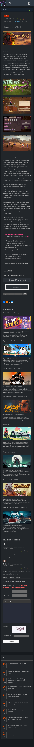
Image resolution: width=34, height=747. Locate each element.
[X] (9, 302)
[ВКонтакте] (4, 302)
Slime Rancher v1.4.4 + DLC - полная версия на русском (17, 726)
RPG (25, 293)
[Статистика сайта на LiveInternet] (25, 745)
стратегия (18, 293)
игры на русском (9, 293)
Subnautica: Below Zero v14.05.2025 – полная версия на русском (18, 734)
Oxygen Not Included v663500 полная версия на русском (18, 703)
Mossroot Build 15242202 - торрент (14, 480)
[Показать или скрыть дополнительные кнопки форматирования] (14, 601)
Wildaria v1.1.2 (7, 424)
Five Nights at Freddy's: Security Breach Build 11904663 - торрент (18, 718)
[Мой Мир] (12, 302)
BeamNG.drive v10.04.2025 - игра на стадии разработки (17, 695)
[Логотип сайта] (3, 3)
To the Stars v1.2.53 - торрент (12, 313)
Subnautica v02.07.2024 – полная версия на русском (19, 672)
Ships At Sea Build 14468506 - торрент (14, 508)
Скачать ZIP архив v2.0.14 (18, 280)
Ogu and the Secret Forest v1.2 (12, 341)
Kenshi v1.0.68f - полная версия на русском (17, 710)
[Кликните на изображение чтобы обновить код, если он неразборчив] (19, 632)
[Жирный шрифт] (5, 601)
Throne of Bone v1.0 (9, 452)
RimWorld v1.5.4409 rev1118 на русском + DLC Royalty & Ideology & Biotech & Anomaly (19, 680)
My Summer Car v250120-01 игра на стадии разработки (19, 687)
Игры (6, 15)
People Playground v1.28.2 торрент (17, 663)
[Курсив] (7, 601)
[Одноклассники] (7, 302)
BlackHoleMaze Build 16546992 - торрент (15, 396)
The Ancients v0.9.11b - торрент (13, 368)
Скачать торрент (17, 287)
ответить (5, 557)
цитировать (12, 557)
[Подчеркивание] (10, 601)
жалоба (18, 557)
